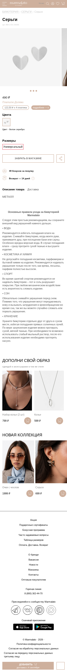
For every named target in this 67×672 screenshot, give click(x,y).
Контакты (34, 574)
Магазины (33, 569)
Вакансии (34, 559)
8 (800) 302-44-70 (33, 593)
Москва (41, 3)
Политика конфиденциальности (34, 644)
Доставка (33, 189)
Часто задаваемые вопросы (34, 535)
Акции (33, 520)
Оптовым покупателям (33, 579)
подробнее (38, 107)
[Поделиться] (60, 158)
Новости (33, 564)
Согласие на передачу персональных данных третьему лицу (28, 655)
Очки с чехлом (10, 487)
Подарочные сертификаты (33, 525)
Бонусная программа (33, 530)
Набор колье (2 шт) (13, 414)
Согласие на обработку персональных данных (34, 648)
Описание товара (13, 189)
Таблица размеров (33, 540)
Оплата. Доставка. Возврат (33, 545)
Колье (37, 414)
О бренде (33, 554)
